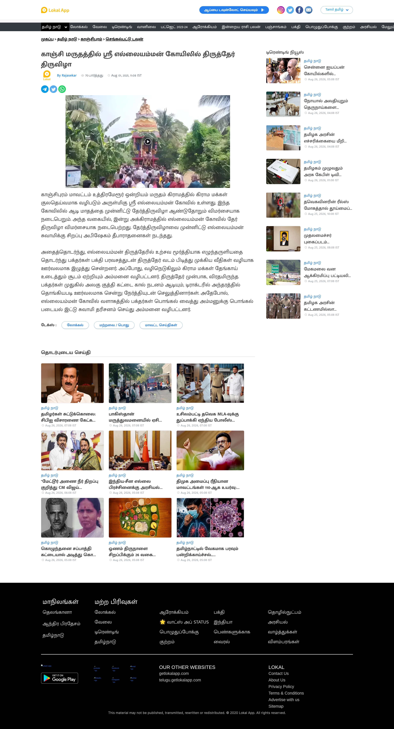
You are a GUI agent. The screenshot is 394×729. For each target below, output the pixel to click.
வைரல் (222, 642)
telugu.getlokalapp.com (180, 680)
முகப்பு (47, 39)
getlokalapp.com (174, 673)
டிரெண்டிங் (107, 632)
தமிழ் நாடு (51, 26)
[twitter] (54, 90)
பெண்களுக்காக (232, 632)
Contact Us (279, 673)
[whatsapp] (62, 90)
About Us (277, 680)
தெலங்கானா (57, 612)
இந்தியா (223, 622)
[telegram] (45, 90)
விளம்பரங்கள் (283, 642)
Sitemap (276, 706)
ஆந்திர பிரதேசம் (61, 624)
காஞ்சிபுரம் (91, 39)
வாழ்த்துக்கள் (282, 632)
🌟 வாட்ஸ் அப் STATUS (184, 622)
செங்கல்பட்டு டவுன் (124, 39)
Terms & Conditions (286, 693)
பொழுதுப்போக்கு (179, 632)
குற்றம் (167, 642)
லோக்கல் (105, 612)
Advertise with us (284, 699)
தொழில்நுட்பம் (284, 612)
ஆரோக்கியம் (174, 612)
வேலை (103, 622)
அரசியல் (278, 622)
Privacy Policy (281, 686)
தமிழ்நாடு (53, 635)
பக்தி (219, 612)
